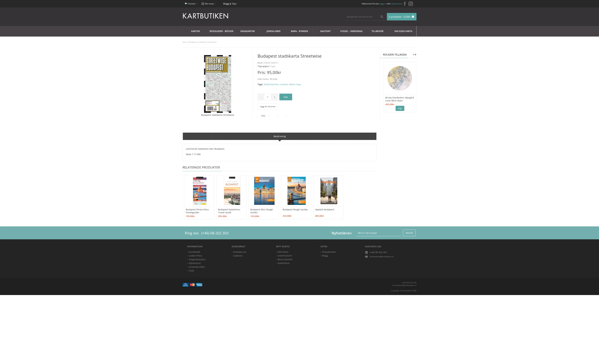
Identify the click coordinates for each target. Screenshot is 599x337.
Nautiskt (325, 31)
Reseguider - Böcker (221, 31)
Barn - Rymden (299, 31)
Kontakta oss (239, 251)
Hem (185, 42)
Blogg (325, 255)
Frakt (191, 270)
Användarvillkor (197, 266)
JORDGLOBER (273, 31)
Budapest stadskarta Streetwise (203, 42)
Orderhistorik (285, 255)
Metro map (295, 84)
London (284, 84)
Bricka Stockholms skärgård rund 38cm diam (399, 99)
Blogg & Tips (229, 3)
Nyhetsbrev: (342, 233)
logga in (383, 3)
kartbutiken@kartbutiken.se (382, 256)
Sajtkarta (237, 255)
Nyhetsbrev (284, 263)
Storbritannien (271, 84)
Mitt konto (283, 251)
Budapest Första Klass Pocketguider (197, 211)
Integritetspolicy (197, 259)
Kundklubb (194, 251)
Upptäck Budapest (324, 209)
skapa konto (396, 3)
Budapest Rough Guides (295, 209)
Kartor (195, 31)
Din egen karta (403, 31)
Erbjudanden (329, 251)
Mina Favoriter (285, 259)
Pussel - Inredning (351, 31)
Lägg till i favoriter (268, 106)
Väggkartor (247, 31)
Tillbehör (377, 31)
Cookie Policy (195, 255)
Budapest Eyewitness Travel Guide (229, 211)
